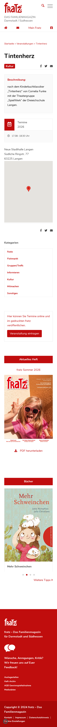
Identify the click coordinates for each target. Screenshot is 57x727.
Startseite (9, 43)
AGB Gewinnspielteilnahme (17, 643)
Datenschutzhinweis (39, 676)
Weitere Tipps (42, 538)
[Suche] (41, 6)
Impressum (20, 676)
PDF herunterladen (31, 451)
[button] (23, 532)
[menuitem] (41, 6)
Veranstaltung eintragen (24, 333)
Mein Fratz (34, 28)
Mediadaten (10, 647)
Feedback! (10, 625)
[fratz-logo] (28, 8)
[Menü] (48, 6)
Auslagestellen (11, 635)
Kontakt (8, 676)
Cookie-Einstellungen (14, 679)
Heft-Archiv (10, 639)
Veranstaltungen (25, 43)
